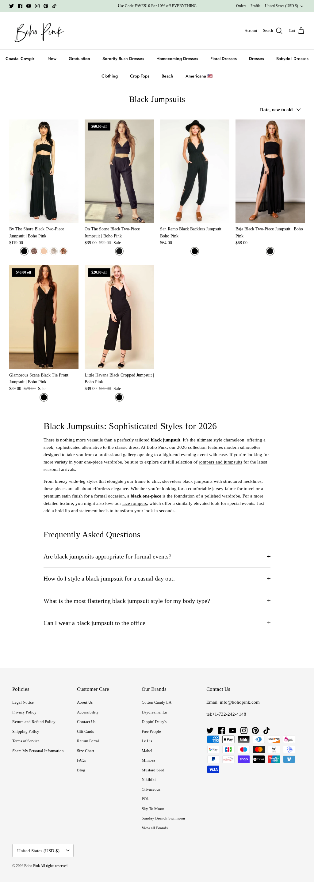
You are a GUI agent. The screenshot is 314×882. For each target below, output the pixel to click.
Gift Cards (85, 731)
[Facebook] (20, 6)
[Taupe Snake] (53, 251)
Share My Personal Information (38, 750)
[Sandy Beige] (44, 251)
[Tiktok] (54, 6)
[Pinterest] (46, 6)
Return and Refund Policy (34, 721)
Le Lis (147, 741)
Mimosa (148, 760)
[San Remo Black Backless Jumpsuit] (194, 171)
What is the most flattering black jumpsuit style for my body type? (127, 601)
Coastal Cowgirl (20, 58)
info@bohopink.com (240, 702)
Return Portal (88, 741)
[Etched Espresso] (34, 251)
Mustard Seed (153, 770)
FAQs (81, 760)
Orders (241, 6)
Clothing (109, 76)
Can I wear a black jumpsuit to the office (94, 623)
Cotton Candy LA (156, 702)
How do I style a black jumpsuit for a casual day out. (109, 578)
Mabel (147, 750)
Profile (255, 6)
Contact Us (86, 721)
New (52, 58)
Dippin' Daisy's (154, 721)
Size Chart (85, 750)
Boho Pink (32, 866)
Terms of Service (26, 741)
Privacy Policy (24, 712)
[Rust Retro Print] (63, 251)
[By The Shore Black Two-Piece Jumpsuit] (43, 171)
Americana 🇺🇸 (199, 76)
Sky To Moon (153, 808)
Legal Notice (23, 702)
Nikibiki (149, 779)
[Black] (24, 251)
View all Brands (155, 828)
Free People (151, 731)
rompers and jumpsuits (220, 462)
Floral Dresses (223, 58)
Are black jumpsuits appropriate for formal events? (107, 556)
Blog (81, 770)
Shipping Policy (25, 731)
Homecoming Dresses (177, 58)
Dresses (256, 58)
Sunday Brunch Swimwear (163, 818)
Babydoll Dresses (292, 58)
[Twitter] (11, 6)
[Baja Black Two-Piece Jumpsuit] (270, 171)
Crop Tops (139, 76)
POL (145, 799)
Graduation (79, 58)
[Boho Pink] (37, 31)
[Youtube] (28, 6)
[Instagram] (37, 6)
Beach (167, 76)
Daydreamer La (154, 712)
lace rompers (134, 503)
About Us (85, 702)
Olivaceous (151, 789)
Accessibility (88, 712)
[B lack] (270, 251)
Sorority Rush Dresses (123, 58)
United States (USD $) (281, 6)
